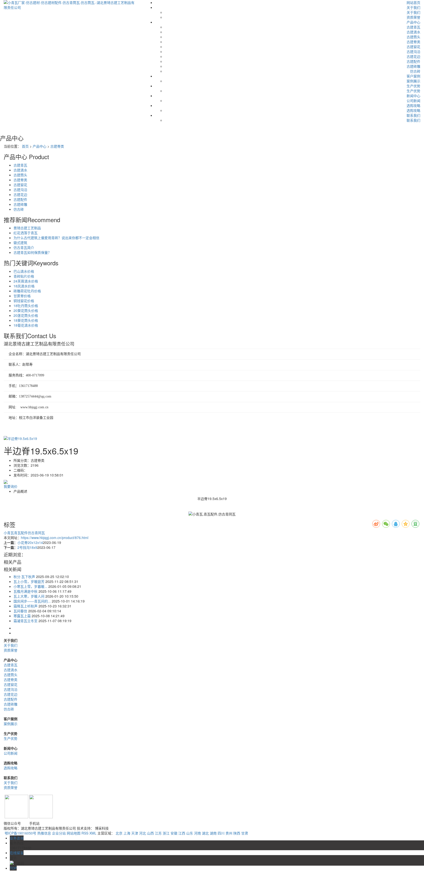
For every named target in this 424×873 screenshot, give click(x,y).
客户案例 (413, 76)
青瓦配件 (21, 532)
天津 (134, 833)
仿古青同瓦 (36, 532)
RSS (84, 833)
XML (92, 833)
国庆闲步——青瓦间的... (32, 601)
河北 (142, 833)
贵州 (228, 833)
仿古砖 (415, 71)
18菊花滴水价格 (25, 325)
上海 (126, 833)
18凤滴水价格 (24, 285)
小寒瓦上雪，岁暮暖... (30, 586)
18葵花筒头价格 (25, 320)
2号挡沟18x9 (27, 547)
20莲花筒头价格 (25, 315)
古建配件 (413, 61)
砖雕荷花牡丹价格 (27, 290)
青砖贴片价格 (23, 276)
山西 (150, 833)
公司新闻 (413, 100)
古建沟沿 (413, 51)
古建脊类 (413, 41)
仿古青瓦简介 (23, 247)
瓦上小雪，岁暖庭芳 (28, 581)
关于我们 (413, 7)
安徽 (174, 833)
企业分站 (59, 833)
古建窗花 (413, 46)
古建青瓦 (413, 27)
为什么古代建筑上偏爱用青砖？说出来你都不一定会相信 (56, 237)
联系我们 (413, 115)
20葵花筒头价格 (25, 310)
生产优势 (413, 85)
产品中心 (413, 22)
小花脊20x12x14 (30, 542)
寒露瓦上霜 (22, 615)
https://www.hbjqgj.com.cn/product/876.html (54, 537)
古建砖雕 (413, 66)
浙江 (166, 833)
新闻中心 (413, 95)
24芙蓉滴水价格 (25, 281)
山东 (189, 833)
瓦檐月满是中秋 (25, 591)
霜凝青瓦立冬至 (25, 620)
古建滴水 (413, 31)
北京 (119, 833)
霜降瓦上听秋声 (25, 605)
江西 (181, 833)
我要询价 (10, 486)
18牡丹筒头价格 (25, 305)
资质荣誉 (413, 17)
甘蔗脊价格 (22, 295)
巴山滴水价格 (23, 271)
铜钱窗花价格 (23, 300)
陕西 (236, 833)
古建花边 (413, 56)
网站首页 (413, 2)
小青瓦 (9, 532)
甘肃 (244, 833)
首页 (25, 146)
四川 (221, 833)
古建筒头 (413, 36)
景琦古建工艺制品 (27, 227)
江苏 (158, 833)
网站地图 (73, 833)
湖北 (205, 833)
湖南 (213, 833)
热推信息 (44, 833)
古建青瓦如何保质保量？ (32, 252)
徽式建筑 (20, 242)
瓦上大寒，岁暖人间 (28, 596)
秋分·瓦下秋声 (24, 576)
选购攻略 (413, 105)
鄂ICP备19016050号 (20, 833)
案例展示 (413, 80)
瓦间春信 (20, 610)
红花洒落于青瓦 (25, 232)
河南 (197, 833)
